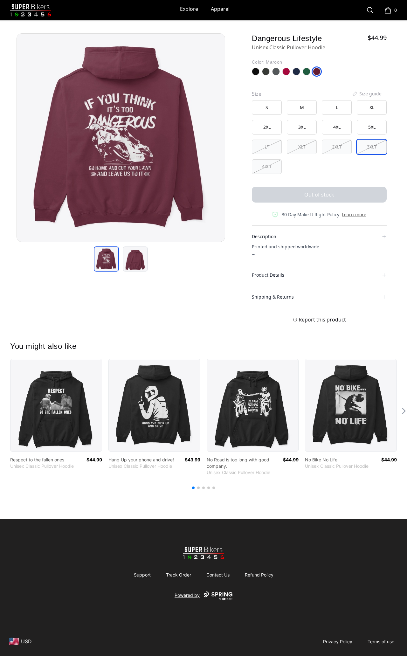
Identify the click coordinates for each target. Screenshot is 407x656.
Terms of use (381, 641)
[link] (56, 405)
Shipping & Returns (273, 297)
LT (267, 147)
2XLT (337, 147)
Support (142, 574)
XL (371, 107)
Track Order (178, 574)
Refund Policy (259, 574)
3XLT (372, 147)
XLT (302, 147)
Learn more (354, 214)
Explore (189, 8)
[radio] (267, 107)
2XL (267, 127)
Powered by (187, 595)
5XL (372, 127)
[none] (367, 94)
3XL (302, 127)
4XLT (267, 166)
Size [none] (256, 93)
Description (264, 236)
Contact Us (218, 574)
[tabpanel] (121, 137)
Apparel (220, 8)
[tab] (106, 259)
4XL (337, 127)
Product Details (268, 275)
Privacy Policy (337, 641)
